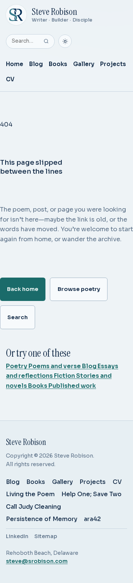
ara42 (92, 519)
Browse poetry (79, 289)
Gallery (83, 64)
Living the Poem (30, 494)
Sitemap (45, 536)
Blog (36, 64)
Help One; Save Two (91, 494)
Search (17, 317)
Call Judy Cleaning (33, 507)
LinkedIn (17, 536)
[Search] (46, 41)
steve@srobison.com (37, 561)
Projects (113, 64)
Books (58, 64)
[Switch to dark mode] (65, 41)
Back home (22, 289)
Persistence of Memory (41, 519)
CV (10, 79)
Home (14, 64)
